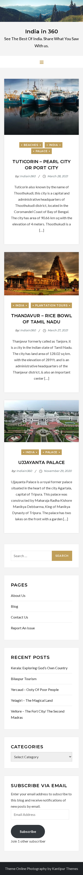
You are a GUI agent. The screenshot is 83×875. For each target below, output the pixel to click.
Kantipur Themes (65, 868)
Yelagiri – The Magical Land (32, 700)
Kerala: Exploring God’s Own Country (39, 668)
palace (42, 151)
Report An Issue (23, 628)
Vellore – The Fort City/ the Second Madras (37, 714)
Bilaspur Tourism (24, 679)
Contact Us (19, 617)
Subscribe (28, 831)
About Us (18, 595)
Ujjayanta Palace (41, 462)
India (53, 145)
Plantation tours (51, 305)
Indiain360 (28, 176)
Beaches (31, 145)
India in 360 (41, 31)
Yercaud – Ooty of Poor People (35, 689)
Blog (14, 606)
